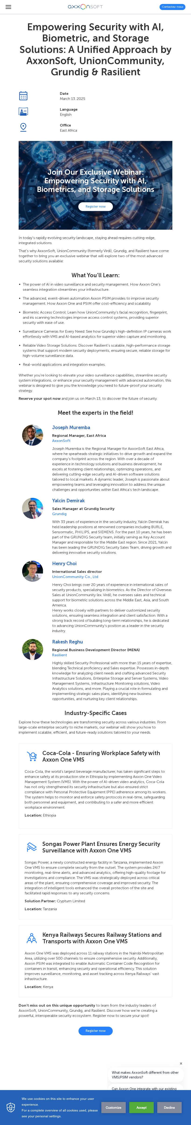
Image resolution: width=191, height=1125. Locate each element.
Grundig (59, 514)
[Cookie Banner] (95, 1107)
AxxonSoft (61, 440)
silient (62, 655)
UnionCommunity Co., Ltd (75, 576)
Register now (95, 207)
